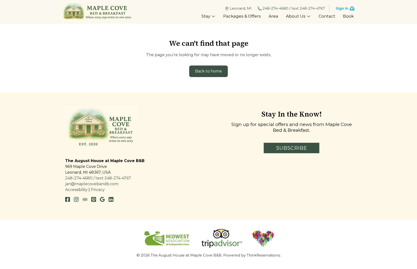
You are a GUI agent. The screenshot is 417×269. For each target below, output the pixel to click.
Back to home (208, 71)
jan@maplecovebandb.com (91, 184)
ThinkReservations (263, 255)
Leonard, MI (241, 8)
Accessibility (76, 189)
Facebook (67, 199)
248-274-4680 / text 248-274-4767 (294, 8)
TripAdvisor (85, 199)
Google (102, 199)
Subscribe (291, 148)
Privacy (98, 189)
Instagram (76, 199)
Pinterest (93, 199)
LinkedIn (111, 199)
